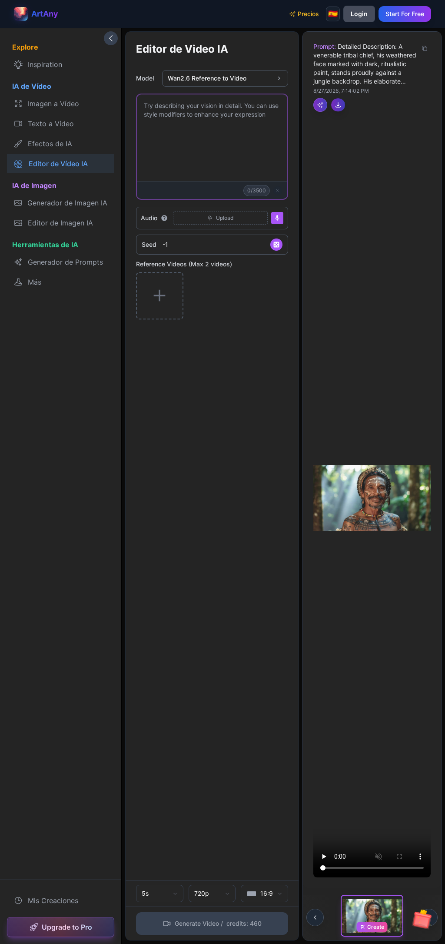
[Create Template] (320, 105)
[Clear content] (277, 190)
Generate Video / (218, 923)
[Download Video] (338, 105)
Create (375, 927)
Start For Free (404, 13)
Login (359, 13)
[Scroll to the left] (315, 917)
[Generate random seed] (276, 245)
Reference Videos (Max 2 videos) (184, 264)
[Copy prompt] (424, 48)
